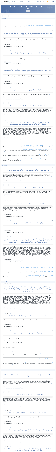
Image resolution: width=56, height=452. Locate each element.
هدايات (22, 46)
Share (27, 11)
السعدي (11, 46)
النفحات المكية (18, 46)
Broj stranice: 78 (4, 165)
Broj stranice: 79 (4, 281)
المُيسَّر (7, 46)
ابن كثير (13, 46)
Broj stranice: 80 (4, 369)
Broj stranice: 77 (4, 18)
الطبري (16, 46)
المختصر (9, 46)
